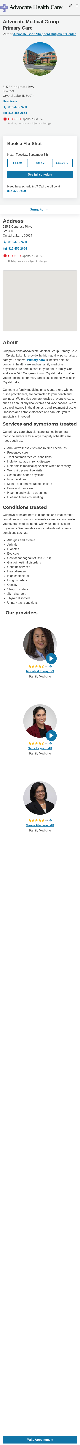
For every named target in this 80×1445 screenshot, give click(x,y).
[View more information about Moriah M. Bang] (40, 644)
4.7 (47, 666)
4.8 (47, 820)
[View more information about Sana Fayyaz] (40, 721)
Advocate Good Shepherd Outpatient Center (44, 34)
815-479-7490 (17, 107)
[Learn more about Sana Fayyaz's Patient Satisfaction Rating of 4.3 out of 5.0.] (36, 743)
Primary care (36, 360)
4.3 (47, 743)
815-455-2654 (17, 112)
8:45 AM (40, 163)
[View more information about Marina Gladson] (40, 798)
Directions (10, 101)
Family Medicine (40, 676)
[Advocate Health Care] (32, 7)
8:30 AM (17, 163)
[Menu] (76, 5)
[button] (62, 163)
